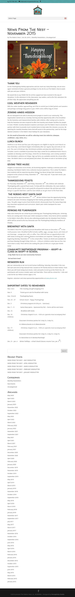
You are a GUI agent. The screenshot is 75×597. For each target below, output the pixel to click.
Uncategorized (51, 37)
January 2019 (12, 488)
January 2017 (12, 530)
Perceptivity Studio (57, 594)
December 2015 (13, 561)
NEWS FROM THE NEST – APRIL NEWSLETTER (22, 363)
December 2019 (13, 467)
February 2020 (12, 461)
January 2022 (12, 428)
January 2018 (12, 512)
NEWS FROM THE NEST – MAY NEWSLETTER (22, 360)
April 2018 (11, 503)
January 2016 (12, 557)
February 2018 (12, 509)
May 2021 (11, 437)
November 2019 (13, 470)
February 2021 (12, 446)
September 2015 (13, 566)
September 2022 (13, 413)
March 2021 (11, 443)
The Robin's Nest (15, 37)
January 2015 (12, 581)
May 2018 (11, 500)
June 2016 (11, 542)
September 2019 (13, 476)
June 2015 (11, 569)
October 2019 (12, 473)
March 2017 (11, 527)
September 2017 (13, 518)
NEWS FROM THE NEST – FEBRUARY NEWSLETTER (24, 369)
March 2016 (11, 551)
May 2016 (11, 545)
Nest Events (11, 384)
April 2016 (11, 548)
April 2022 (11, 419)
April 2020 (11, 458)
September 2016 (13, 539)
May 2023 (11, 395)
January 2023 (12, 404)
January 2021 (12, 449)
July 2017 (10, 521)
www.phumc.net (51, 278)
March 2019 (11, 485)
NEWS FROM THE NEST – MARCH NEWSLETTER (23, 366)
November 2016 (13, 533)
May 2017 (11, 524)
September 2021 (13, 434)
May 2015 (11, 573)
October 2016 (12, 536)
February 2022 (12, 425)
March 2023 (11, 401)
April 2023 (11, 398)
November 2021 (13, 431)
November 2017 (13, 515)
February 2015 (12, 578)
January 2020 (12, 464)
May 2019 (11, 479)
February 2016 (12, 554)
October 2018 (12, 494)
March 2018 (11, 506)
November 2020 (13, 455)
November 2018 (13, 491)
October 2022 (12, 410)
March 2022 (11, 422)
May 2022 (11, 416)
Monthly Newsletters (38, 37)
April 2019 (11, 482)
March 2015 (11, 576)
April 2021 (11, 440)
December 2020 (13, 452)
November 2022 (13, 407)
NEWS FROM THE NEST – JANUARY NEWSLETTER (23, 372)
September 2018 (13, 497)
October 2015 (12, 563)
